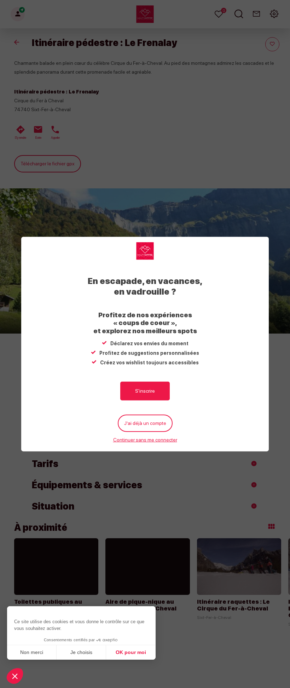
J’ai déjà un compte (145, 423)
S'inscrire (145, 390)
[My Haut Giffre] (145, 250)
